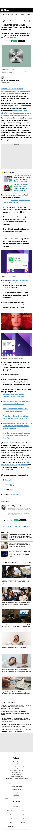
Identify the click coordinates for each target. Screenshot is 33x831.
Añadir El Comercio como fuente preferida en (16, 20)
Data (22, 814)
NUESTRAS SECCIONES (16, 806)
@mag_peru (15, 494)
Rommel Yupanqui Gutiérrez (11, 80)
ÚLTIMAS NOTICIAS (8, 702)
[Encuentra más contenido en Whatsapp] (10, 41)
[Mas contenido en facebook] (13, 801)
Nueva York (17, 14)
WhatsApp (6, 526)
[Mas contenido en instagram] (19, 801)
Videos (22, 810)
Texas (12, 14)
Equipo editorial (16, 761)
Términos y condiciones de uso (16, 783)
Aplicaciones (13, 526)
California (7, 14)
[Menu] (2, 10)
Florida (2, 14)
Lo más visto (6, 532)
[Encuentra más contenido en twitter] (6, 41)
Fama (10, 818)
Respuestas (10, 810)
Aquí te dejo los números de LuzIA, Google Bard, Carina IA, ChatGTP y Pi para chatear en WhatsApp (22, 178)
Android (29, 526)
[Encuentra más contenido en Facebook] (3, 41)
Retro (22, 818)
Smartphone (22, 526)
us (10, 814)
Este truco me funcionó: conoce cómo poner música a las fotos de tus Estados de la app (22, 187)
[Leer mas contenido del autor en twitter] (21, 506)
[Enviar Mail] (2, 80)
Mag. (12, 485)
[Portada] (16, 760)
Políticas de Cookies (16, 789)
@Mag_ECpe (8, 480)
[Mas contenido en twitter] (16, 801)
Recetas (23, 822)
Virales (10, 822)
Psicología (23, 14)
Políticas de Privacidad (16, 786)
